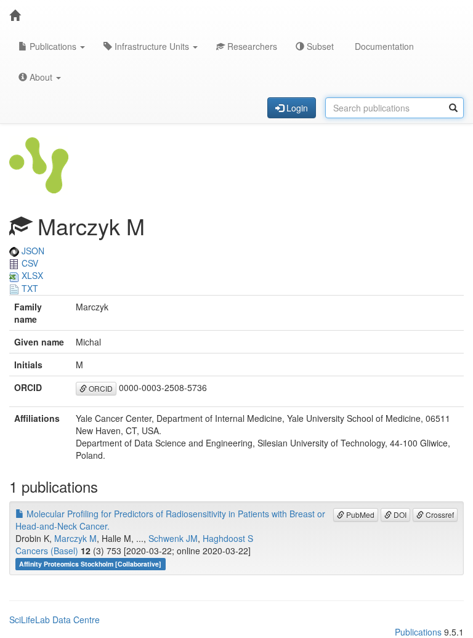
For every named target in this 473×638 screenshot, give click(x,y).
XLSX (31, 275)
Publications (53, 46)
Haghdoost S (228, 538)
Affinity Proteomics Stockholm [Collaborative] (90, 563)
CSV (28, 263)
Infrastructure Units (152, 46)
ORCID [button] (100, 388)
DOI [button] (399, 514)
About (41, 77)
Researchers (251, 46)
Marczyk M (75, 538)
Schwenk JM (173, 538)
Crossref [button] (439, 514)
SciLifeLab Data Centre (54, 619)
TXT (28, 288)
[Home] (15, 15)
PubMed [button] (359, 514)
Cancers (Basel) (46, 550)
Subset (319, 46)
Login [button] (296, 108)
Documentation (383, 46)
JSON (31, 250)
